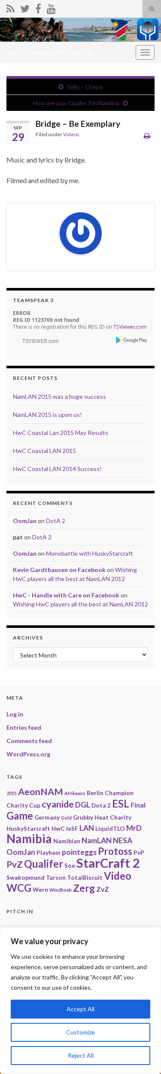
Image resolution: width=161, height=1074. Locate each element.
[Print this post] (147, 136)
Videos (71, 134)
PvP (139, 852)
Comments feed (29, 740)
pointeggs (79, 852)
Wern (40, 889)
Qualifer (43, 863)
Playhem (48, 852)
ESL (120, 803)
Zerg (84, 888)
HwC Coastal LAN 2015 (44, 450)
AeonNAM (40, 791)
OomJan (24, 520)
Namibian (66, 841)
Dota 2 (101, 805)
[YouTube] (51, 7)
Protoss (115, 851)
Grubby (83, 817)
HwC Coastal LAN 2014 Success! (57, 468)
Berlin (95, 792)
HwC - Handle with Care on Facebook (66, 595)
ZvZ (102, 889)
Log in (14, 714)
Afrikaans (74, 793)
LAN (86, 827)
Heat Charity (112, 817)
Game (19, 815)
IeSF (72, 828)
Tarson (56, 877)
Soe (69, 865)
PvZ (14, 864)
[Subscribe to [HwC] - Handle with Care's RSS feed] (10, 7)
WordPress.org (28, 754)
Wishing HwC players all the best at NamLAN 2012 (80, 604)
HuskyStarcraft (28, 828)
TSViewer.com (129, 326)
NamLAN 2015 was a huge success (59, 396)
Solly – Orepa (85, 86)
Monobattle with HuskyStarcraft (89, 553)
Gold (66, 817)
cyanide (58, 804)
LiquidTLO (110, 828)
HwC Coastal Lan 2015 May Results (60, 432)
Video (117, 875)
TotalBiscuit (85, 877)
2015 (11, 793)
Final (138, 805)
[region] (80, 1000)
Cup (34, 805)
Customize (80, 1032)
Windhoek (60, 890)
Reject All (81, 1055)
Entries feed (23, 727)
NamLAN (97, 840)
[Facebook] (38, 7)
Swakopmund (25, 877)
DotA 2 (55, 520)
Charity (17, 805)
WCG (18, 887)
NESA (122, 840)
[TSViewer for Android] (132, 340)
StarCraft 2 (108, 862)
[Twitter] (25, 7)
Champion (119, 792)
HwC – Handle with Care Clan (50, 52)
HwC (58, 828)
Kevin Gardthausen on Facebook (59, 569)
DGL (82, 804)
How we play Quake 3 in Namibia (76, 103)
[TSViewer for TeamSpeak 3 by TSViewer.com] (37, 340)
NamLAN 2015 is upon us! (47, 414)
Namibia (29, 839)
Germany (47, 817)
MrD (134, 827)
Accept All (80, 1009)
